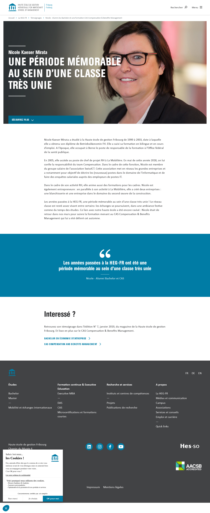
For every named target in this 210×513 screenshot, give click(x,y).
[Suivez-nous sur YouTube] (120, 446)
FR (186, 373)
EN (200, 373)
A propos (161, 384)
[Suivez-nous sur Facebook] (110, 446)
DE (193, 373)
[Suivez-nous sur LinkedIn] (89, 446)
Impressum (93, 487)
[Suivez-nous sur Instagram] (99, 446)
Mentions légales (113, 487)
